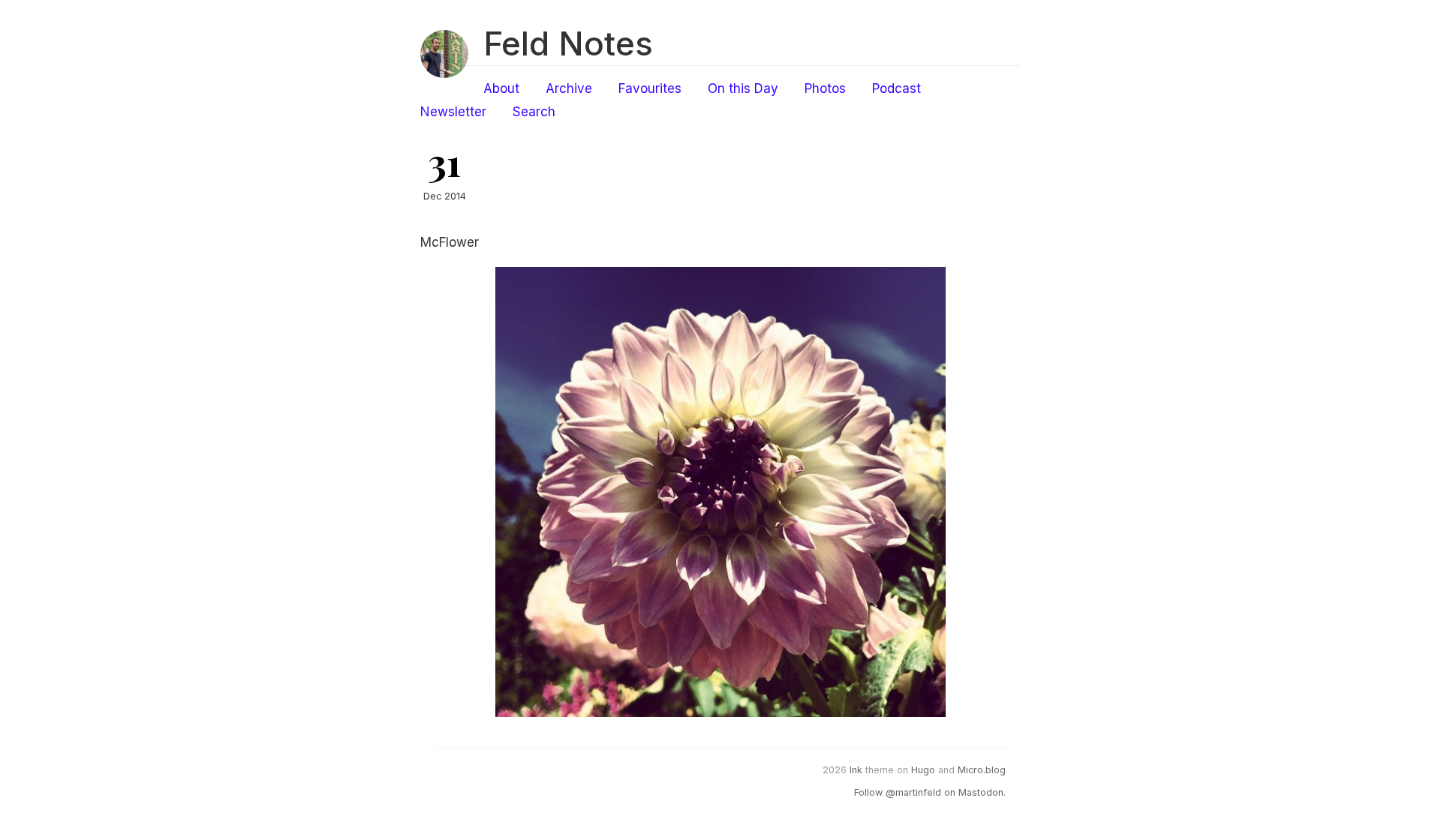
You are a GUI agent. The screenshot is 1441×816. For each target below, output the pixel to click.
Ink (856, 770)
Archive (569, 88)
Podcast (896, 88)
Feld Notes (568, 43)
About (501, 88)
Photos (825, 88)
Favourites (649, 88)
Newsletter (453, 111)
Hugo (923, 770)
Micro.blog (982, 770)
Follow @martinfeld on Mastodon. (930, 792)
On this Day (743, 88)
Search (534, 111)
